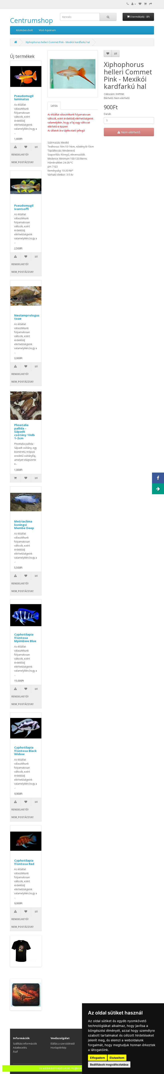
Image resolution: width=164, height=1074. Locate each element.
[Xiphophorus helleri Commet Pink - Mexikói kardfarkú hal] (73, 74)
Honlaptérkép (58, 1047)
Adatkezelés (20, 1047)
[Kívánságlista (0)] (140, 4)
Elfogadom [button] (97, 1057)
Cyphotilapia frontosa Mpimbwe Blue (25, 637)
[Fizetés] (150, 4)
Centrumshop (31, 20)
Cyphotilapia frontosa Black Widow (25, 750)
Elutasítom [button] (117, 1057)
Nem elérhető (130, 132)
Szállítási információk (25, 1043)
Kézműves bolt (24, 30)
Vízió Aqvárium (47, 30)
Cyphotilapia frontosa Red (24, 862)
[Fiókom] (133, 4)
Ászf (15, 1051)
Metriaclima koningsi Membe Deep (24, 524)
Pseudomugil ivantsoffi (23, 207)
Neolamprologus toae (26, 317)
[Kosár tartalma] (145, 4)
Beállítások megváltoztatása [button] (109, 1064)
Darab (107, 114)
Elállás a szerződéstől (63, 1043)
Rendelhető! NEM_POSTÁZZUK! (16, 158)
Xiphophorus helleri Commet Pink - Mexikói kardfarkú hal (58, 42)
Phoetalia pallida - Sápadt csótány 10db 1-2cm (24, 431)
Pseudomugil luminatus (23, 97)
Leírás (54, 105)
